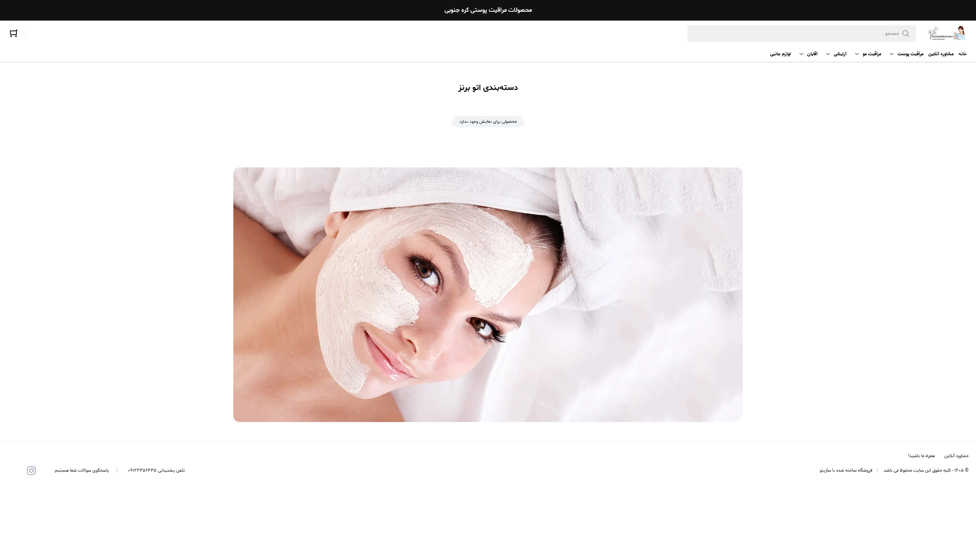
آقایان (812, 54)
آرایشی (840, 54)
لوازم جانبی (780, 54)
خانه (962, 54)
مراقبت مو (872, 54)
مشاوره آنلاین (941, 54)
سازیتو (825, 470)
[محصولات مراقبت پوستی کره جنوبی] (947, 34)
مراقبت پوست (910, 54)
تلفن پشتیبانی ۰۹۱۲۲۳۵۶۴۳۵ (156, 470)
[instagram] (31, 470)
